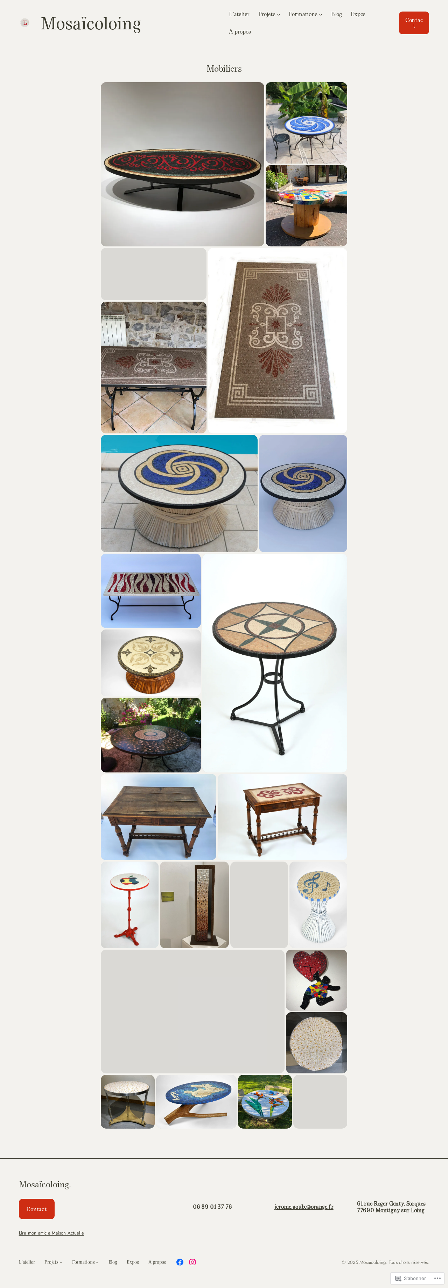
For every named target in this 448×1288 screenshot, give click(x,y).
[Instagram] (192, 1262)
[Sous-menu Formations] (320, 14)
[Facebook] (180, 1262)
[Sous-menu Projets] (278, 14)
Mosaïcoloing (91, 22)
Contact (414, 22)
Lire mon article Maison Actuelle (51, 1233)
